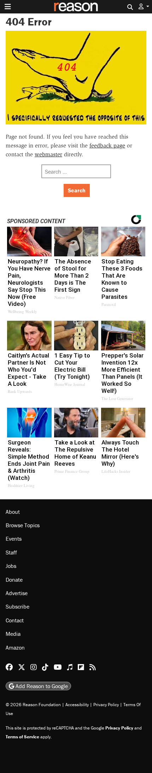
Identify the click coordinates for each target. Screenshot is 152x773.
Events (14, 538)
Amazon (15, 647)
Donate (14, 579)
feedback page (107, 145)
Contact (15, 620)
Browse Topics (23, 525)
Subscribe (17, 606)
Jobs (11, 565)
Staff (11, 552)
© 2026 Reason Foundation (33, 705)
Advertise (17, 593)
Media (13, 633)
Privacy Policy (106, 705)
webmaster (48, 154)
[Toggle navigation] (8, 6)
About (13, 511)
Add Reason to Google (41, 686)
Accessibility (77, 705)
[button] (144, 6)
